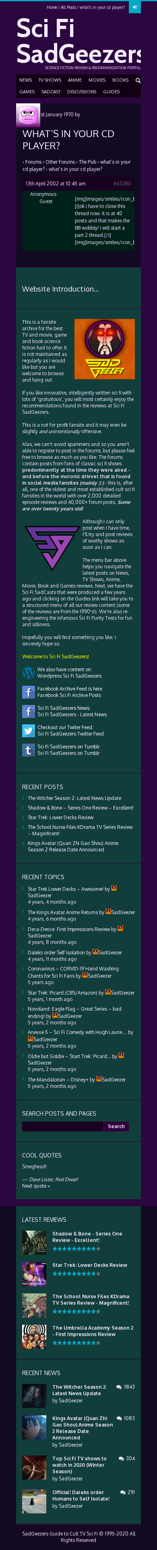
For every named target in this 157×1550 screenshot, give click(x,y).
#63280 (122, 184)
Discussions (81, 92)
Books (120, 80)
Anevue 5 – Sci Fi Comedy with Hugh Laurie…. (77, 1032)
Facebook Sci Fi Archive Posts (68, 695)
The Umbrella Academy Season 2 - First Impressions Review (92, 1331)
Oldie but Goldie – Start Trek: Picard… (69, 1056)
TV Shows (50, 80)
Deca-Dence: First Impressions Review (69, 929)
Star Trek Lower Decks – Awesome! (65, 889)
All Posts (68, 7)
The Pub (87, 162)
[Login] (135, 7)
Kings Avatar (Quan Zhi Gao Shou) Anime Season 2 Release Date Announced (73, 846)
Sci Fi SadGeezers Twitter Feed (69, 734)
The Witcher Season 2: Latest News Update (74, 798)
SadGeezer (71, 1401)
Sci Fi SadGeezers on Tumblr (67, 753)
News (25, 80)
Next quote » (36, 1186)
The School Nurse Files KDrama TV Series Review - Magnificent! (90, 1299)
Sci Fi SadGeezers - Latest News (71, 714)
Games (27, 92)
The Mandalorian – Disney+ (58, 1080)
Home (52, 7)
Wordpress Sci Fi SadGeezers (68, 676)
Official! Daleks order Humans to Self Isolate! (80, 1495)
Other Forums (60, 162)
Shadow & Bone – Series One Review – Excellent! (81, 808)
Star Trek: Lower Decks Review (60, 817)
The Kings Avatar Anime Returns (63, 912)
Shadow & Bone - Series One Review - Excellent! (87, 1237)
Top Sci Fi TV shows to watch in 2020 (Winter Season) (79, 1464)
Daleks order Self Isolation (56, 953)
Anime (75, 80)
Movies (97, 80)
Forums (33, 162)
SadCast (50, 92)
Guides (111, 92)
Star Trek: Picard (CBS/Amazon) (62, 993)
